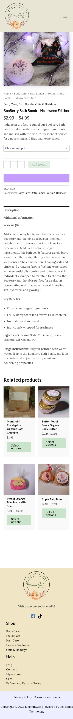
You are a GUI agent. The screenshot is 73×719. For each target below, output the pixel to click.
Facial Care (13, 636)
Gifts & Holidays (45, 104)
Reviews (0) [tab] (11, 225)
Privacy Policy (22, 697)
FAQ (9, 665)
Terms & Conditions (47, 697)
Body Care (20, 93)
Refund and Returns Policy (23, 683)
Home (7, 93)
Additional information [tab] (18, 217)
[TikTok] (40, 616)
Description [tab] (11, 210)
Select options (16, 447)
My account (14, 674)
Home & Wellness (17, 645)
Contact (11, 669)
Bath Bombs (37, 93)
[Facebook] (33, 616)
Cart (9, 678)
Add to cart (39, 164)
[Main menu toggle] (65, 16)
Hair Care (12, 640)
